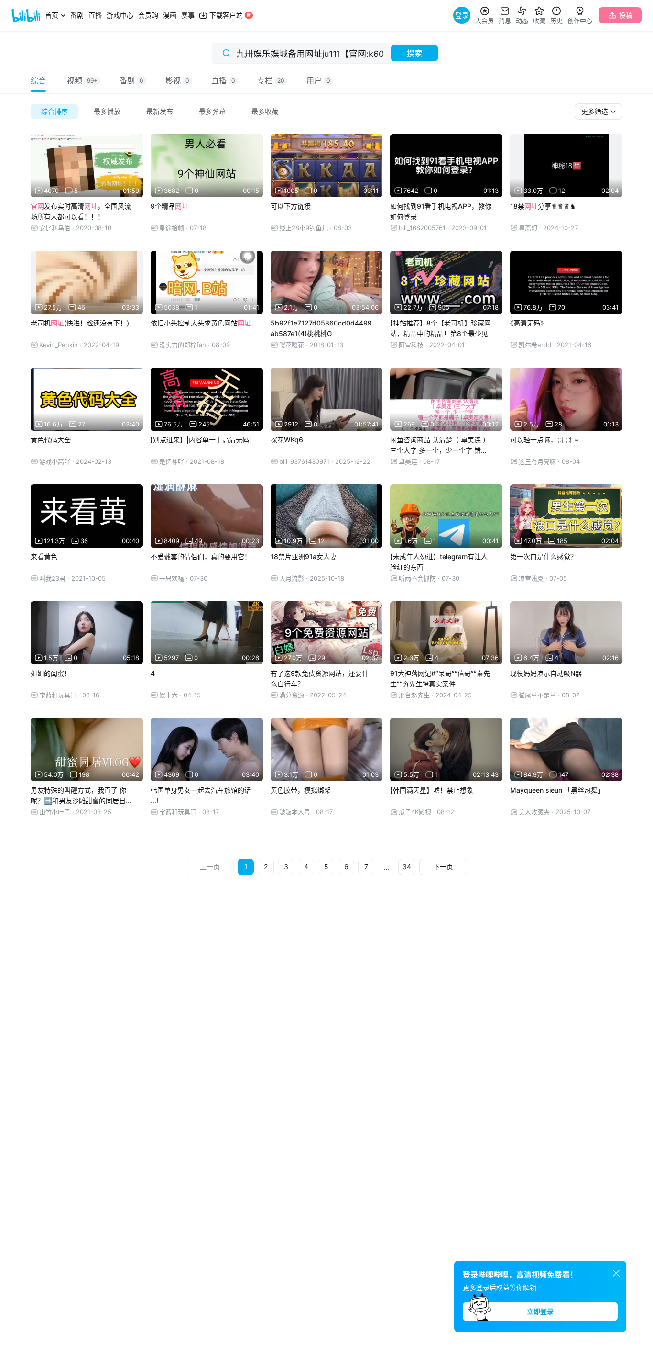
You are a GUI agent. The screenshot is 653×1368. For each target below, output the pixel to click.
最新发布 (159, 111)
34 (407, 867)
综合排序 (54, 111)
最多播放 (107, 111)
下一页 (443, 867)
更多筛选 (595, 111)
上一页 (210, 867)
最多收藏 (264, 111)
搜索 (414, 53)
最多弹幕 (212, 111)
